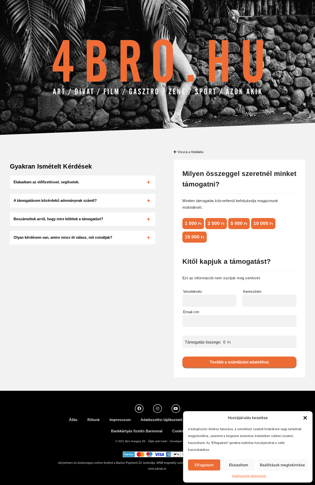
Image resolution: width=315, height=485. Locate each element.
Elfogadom (204, 465)
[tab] (82, 182)
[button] (305, 417)
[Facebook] (139, 408)
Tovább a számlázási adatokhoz (239, 362)
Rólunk (93, 420)
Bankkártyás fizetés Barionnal (136, 431)
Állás (73, 420)
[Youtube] (176, 408)
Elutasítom (238, 465)
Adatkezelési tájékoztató (249, 476)
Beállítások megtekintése (282, 465)
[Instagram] (157, 408)
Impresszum (120, 420)
